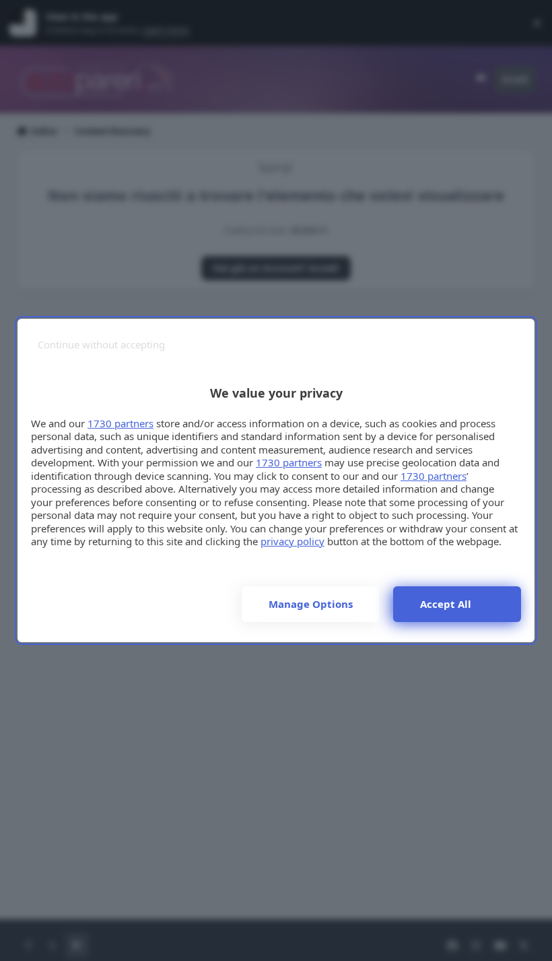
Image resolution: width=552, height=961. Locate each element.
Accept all (445, 604)
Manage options (311, 604)
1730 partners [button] (120, 423)
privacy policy (292, 541)
